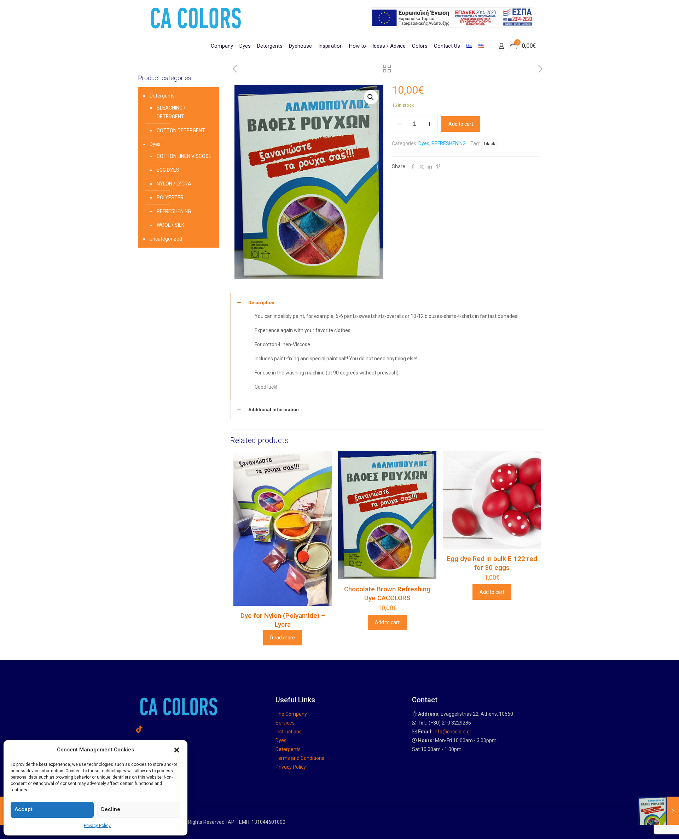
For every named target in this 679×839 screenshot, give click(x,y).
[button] (176, 750)
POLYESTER (170, 197)
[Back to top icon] (645, 824)
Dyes (423, 143)
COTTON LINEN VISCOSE (184, 156)
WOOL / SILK (170, 225)
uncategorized (166, 239)
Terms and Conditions (299, 758)
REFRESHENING (448, 143)
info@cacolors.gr (452, 731)
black (489, 143)
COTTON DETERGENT (181, 130)
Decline (110, 809)
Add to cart (460, 124)
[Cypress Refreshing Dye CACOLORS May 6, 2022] (658, 811)
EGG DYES (168, 170)
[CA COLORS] (196, 17)
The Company (291, 714)
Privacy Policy (97, 825)
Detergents (162, 96)
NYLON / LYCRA (174, 184)
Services (285, 723)
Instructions (288, 731)
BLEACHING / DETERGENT (171, 112)
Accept (23, 809)
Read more (282, 637)
